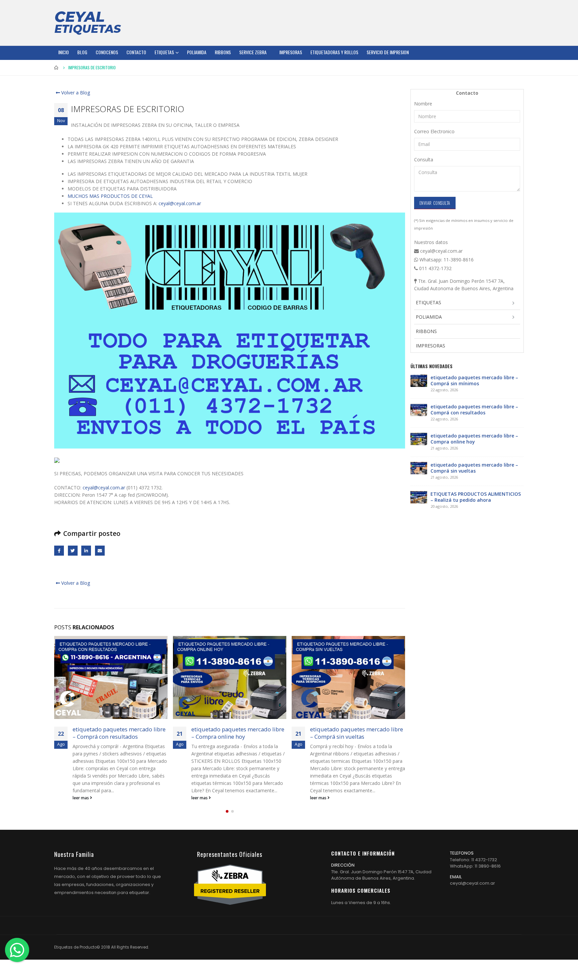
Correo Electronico (434, 131)
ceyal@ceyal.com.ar (180, 203)
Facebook (59, 550)
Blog (82, 52)
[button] (227, 811)
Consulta (423, 159)
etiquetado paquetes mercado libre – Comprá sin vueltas (356, 732)
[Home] (87, 22)
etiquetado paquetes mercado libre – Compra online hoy (237, 732)
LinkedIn (86, 550)
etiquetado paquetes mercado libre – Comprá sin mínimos (474, 380)
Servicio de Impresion (388, 52)
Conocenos (107, 52)
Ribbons (223, 52)
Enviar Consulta (434, 203)
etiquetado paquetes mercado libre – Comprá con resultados (119, 732)
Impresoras (290, 52)
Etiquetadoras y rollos (334, 52)
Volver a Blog (75, 92)
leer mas (81, 798)
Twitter (73, 550)
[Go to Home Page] (56, 67)
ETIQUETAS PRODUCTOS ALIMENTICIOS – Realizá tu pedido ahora (475, 497)
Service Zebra (253, 52)
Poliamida (196, 52)
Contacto (136, 52)
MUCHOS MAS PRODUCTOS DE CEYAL (110, 196)
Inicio (63, 52)
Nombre (423, 103)
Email (100, 550)
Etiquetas (164, 52)
